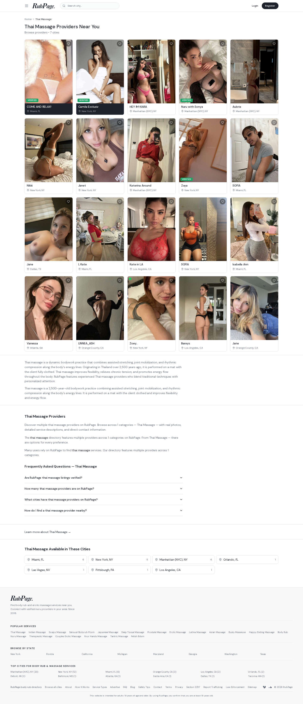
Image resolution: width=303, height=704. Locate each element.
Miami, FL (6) (113, 671)
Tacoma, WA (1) (256, 676)
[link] (48, 111)
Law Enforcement (235, 687)
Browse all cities (53, 687)
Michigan (122, 654)
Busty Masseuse (237, 632)
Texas (263, 654)
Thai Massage (18, 632)
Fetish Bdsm (137, 636)
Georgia (193, 654)
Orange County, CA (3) (164, 671)
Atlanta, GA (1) (113, 676)
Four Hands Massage (95, 636)
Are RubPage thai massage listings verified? (53, 478)
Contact (158, 687)
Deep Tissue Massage (132, 632)
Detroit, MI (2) (18, 676)
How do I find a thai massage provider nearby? (56, 510)
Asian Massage (217, 632)
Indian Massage (37, 632)
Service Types (100, 687)
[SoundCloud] (270, 687)
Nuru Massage (18, 636)
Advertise (115, 687)
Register (270, 5)
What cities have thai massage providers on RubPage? (61, 499)
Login (255, 5)
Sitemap (252, 687)
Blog (132, 687)
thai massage (39, 437)
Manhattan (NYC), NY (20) (24, 671)
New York (15, 654)
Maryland (158, 654)
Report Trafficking (213, 687)
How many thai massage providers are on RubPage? (59, 488)
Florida (50, 654)
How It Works (82, 687)
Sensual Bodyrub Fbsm (82, 632)
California (87, 654)
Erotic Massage (177, 632)
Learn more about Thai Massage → (48, 532)
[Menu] (26, 5)
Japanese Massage (108, 632)
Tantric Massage (119, 636)
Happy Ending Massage (261, 632)
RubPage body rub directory (26, 687)
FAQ (125, 687)
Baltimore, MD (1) (67, 676)
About (68, 687)
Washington (230, 654)
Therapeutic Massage (40, 636)
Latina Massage (197, 632)
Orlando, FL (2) (256, 671)
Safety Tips (144, 687)
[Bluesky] (264, 687)
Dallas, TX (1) (208, 676)
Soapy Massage (57, 632)
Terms (168, 687)
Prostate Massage (156, 632)
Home (28, 19)
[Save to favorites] (68, 44)
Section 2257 (193, 687)
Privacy (179, 687)
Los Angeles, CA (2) (211, 671)
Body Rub (283, 632)
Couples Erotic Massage (68, 636)
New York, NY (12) (67, 671)
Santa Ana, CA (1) (162, 676)
